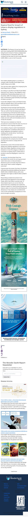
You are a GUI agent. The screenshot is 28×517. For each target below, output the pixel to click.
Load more (14, 471)
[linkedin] (2, 41)
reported (4, 157)
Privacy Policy (7, 497)
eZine (18, 483)
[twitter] (2, 39)
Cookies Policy (7, 493)
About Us (6, 483)
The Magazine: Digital (21, 485)
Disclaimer (6, 495)
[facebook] (1, 37)
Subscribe (6, 487)
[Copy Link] (2, 46)
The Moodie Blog (20, 487)
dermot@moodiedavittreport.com (10, 34)
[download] (2, 43)
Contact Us (6, 485)
